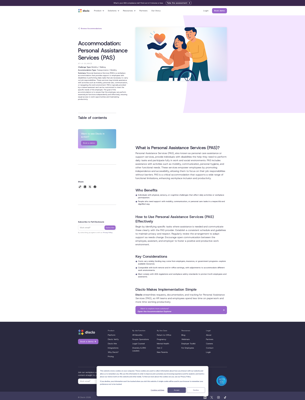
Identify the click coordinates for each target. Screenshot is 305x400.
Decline (196, 390)
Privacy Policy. (108, 232)
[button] (99, 10)
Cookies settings (157, 390)
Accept (176, 390)
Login (205, 10)
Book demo (219, 10)
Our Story (155, 10)
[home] (83, 11)
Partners (143, 10)
